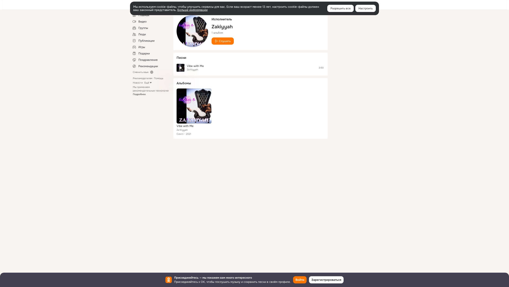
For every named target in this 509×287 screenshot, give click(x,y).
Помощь (158, 78)
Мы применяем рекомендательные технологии (151, 91)
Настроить (365, 8)
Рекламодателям (142, 78)
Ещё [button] (146, 82)
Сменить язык (141, 72)
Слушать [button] (225, 41)
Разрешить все (340, 8)
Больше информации (192, 10)
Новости (138, 82)
